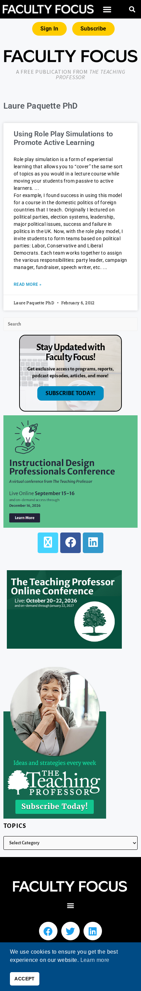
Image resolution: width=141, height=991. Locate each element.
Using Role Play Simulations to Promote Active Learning (63, 138)
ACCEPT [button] (24, 978)
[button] (107, 9)
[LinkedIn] (93, 543)
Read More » (27, 284)
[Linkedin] (93, 931)
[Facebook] (70, 543)
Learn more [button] (95, 960)
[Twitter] (70, 931)
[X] (48, 543)
